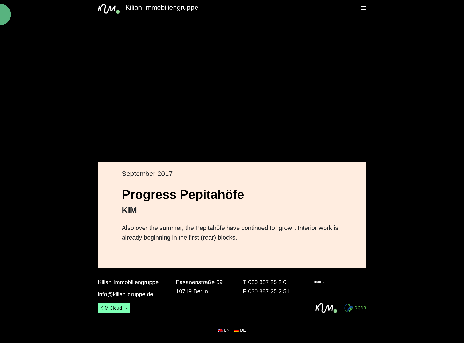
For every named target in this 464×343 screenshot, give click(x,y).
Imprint (317, 281)
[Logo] (355, 308)
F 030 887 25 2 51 (266, 291)
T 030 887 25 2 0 (264, 282)
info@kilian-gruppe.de (125, 294)
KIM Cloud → (114, 308)
